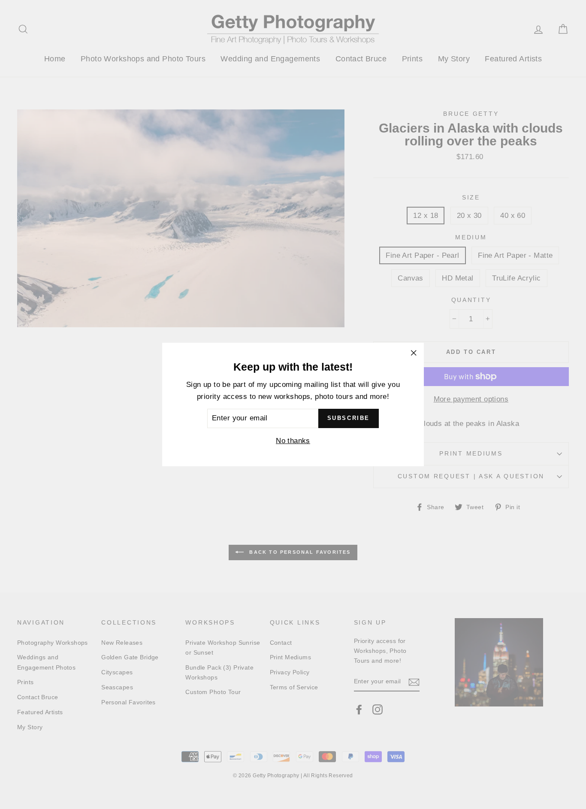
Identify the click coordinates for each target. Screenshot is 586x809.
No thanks (293, 441)
